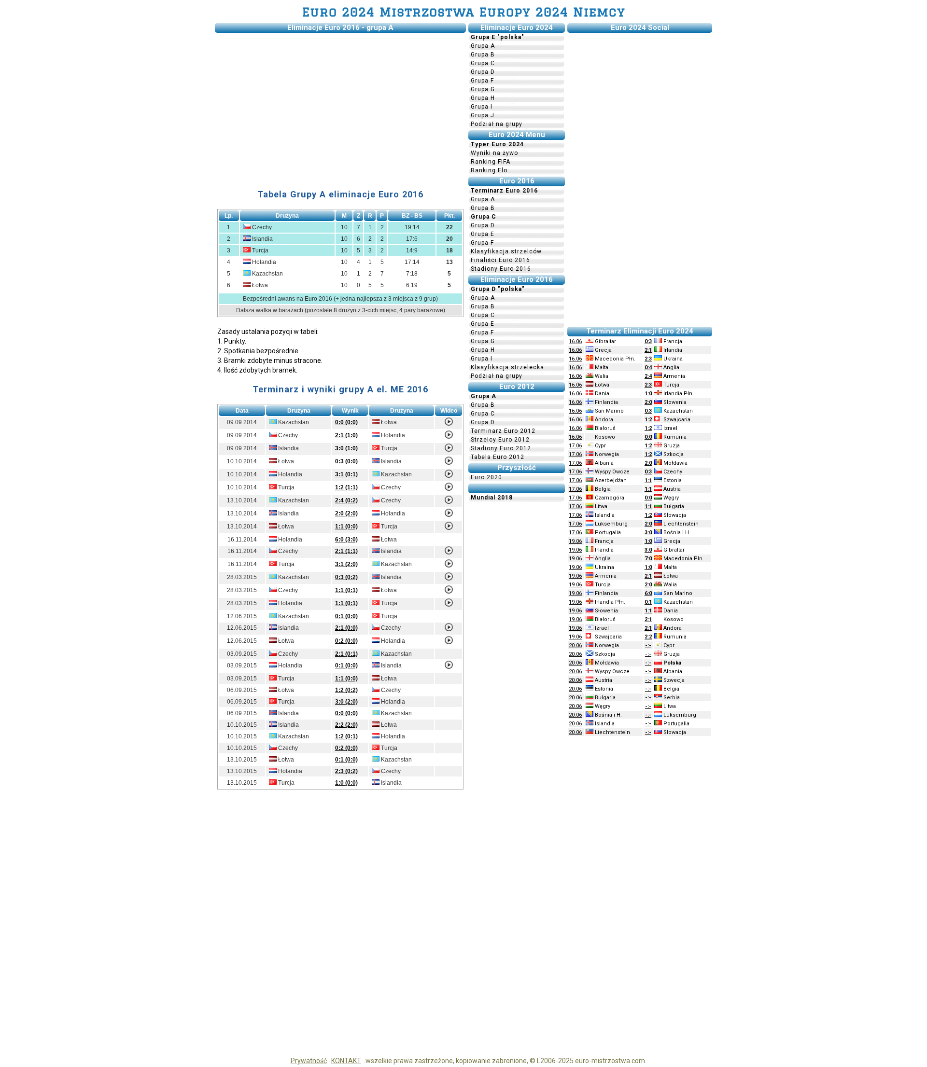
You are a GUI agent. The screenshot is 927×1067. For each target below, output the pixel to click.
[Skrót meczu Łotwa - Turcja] (449, 528)
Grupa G (483, 89)
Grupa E (482, 234)
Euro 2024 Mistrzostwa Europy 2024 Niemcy (463, 12)
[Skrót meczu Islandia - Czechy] (449, 629)
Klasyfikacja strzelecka (507, 367)
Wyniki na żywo (494, 153)
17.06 (575, 446)
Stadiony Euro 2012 (501, 448)
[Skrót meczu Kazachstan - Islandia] (449, 578)
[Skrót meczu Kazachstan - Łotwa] (449, 423)
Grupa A (483, 45)
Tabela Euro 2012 (497, 457)
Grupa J (482, 115)
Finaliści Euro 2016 (500, 260)
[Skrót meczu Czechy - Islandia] (449, 552)
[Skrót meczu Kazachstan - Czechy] (449, 502)
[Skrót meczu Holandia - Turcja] (449, 604)
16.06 (575, 341)
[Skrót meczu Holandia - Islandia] (449, 667)
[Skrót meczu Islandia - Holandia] (449, 515)
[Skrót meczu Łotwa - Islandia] (449, 462)
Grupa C (483, 63)
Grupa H (483, 98)
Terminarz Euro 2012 (503, 431)
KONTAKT (346, 1061)
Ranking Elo (489, 170)
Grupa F (482, 80)
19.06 (575, 541)
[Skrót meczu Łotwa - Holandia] (449, 642)
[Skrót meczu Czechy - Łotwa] (449, 591)
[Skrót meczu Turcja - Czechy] (449, 488)
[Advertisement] (340, 102)
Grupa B (483, 54)
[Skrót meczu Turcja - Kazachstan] (449, 565)
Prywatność (309, 1061)
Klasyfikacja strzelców (506, 251)
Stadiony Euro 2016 (501, 268)
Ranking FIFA (490, 161)
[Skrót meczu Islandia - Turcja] (449, 449)
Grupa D (483, 72)
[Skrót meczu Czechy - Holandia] (449, 436)
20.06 (575, 645)
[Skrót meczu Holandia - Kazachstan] (449, 475)
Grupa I (481, 106)
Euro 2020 (486, 477)
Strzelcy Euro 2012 (500, 439)
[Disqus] (340, 929)
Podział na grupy (496, 124)
